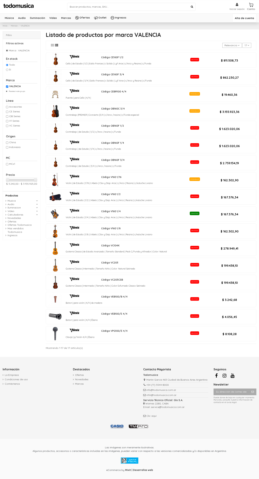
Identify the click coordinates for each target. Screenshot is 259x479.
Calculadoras (15, 214)
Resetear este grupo (16, 91)
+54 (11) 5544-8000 (157, 384)
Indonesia (14, 147)
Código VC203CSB (112, 279)
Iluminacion (14, 207)
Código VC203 (109, 262)
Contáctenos (12, 383)
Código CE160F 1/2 (112, 57)
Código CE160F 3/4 (112, 74)
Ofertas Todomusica (20, 224)
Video (11, 211)
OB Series (14, 116)
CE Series (14, 111)
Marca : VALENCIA (19, 50)
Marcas (79, 383)
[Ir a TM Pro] (138, 426)
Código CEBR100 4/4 (113, 91)
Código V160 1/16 (111, 177)
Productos (11, 195)
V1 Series (14, 120)
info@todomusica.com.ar (161, 390)
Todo (12, 64)
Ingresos (12, 235)
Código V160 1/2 (111, 194)
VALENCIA (15, 86)
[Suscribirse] (252, 392)
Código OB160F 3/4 (113, 160)
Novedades (14, 218)
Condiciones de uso (16, 379)
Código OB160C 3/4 (113, 108)
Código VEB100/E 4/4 (114, 313)
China (12, 142)
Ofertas (12, 221)
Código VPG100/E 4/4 (114, 330)
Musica (12, 200)
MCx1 (12, 163)
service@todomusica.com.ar (167, 407)
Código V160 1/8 (111, 228)
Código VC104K (110, 245)
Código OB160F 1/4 (112, 142)
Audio (11, 204)
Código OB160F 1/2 (112, 125)
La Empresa (12, 375)
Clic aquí (151, 415)
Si (10, 69)
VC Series (14, 125)
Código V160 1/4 (111, 211)
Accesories (15, 106)
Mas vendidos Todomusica (16, 230)
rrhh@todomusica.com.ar (161, 395)
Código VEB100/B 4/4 (114, 296)
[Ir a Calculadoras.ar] (117, 426)
